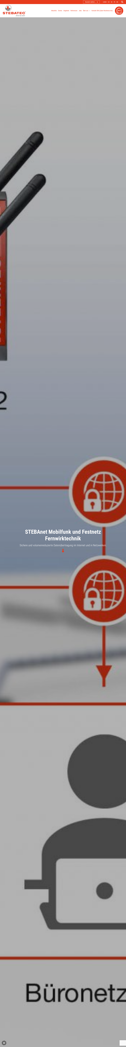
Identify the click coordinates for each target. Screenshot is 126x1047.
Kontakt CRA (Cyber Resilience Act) (102, 11)
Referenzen (74, 11)
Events (60, 11)
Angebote (66, 11)
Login (104, 2)
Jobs (80, 11)
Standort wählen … (90, 2)
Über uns (85, 11)
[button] (4, 1043)
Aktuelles (54, 11)
